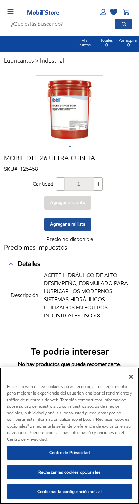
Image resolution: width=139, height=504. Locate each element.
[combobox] (58, 24)
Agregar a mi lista (67, 224)
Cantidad (43, 184)
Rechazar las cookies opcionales (69, 472)
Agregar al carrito (67, 203)
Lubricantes (19, 60)
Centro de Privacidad (69, 452)
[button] (103, 12)
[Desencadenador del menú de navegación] (11, 11)
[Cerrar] (130, 376)
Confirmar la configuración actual (69, 491)
